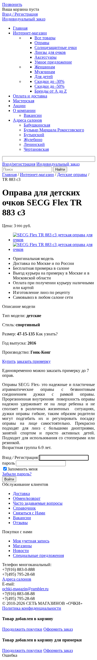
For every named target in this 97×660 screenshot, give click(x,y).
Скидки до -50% (49, 86)
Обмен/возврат (26, 498)
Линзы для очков (50, 52)
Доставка (21, 493)
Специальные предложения (38, 555)
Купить (9, 361)
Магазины (22, 545)
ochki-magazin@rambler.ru (25, 589)
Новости (21, 550)
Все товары (45, 38)
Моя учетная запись (31, 541)
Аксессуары (45, 57)
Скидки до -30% (49, 81)
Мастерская (23, 101)
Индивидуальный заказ (23, 19)
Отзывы (20, 522)
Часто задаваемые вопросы (38, 503)
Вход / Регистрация (20, 14)
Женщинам (44, 67)
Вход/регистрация (18, 164)
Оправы (41, 42)
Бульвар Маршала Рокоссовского (54, 130)
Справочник (24, 508)
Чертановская (36, 149)
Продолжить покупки (22, 629)
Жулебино (33, 139)
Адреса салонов (27, 120)
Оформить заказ (58, 629)
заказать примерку (34, 361)
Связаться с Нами (29, 513)
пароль (8, 463)
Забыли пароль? (17, 474)
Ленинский (34, 144)
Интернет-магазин (30, 33)
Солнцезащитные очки (55, 47)
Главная (20, 28)
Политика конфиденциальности (31, 608)
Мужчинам (44, 71)
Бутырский (34, 134)
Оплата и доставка (30, 96)
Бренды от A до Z (50, 91)
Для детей (43, 76)
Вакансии (33, 115)
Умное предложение (53, 62)
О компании (24, 110)
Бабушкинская (37, 125)
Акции (19, 105)
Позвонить (12, 4)
